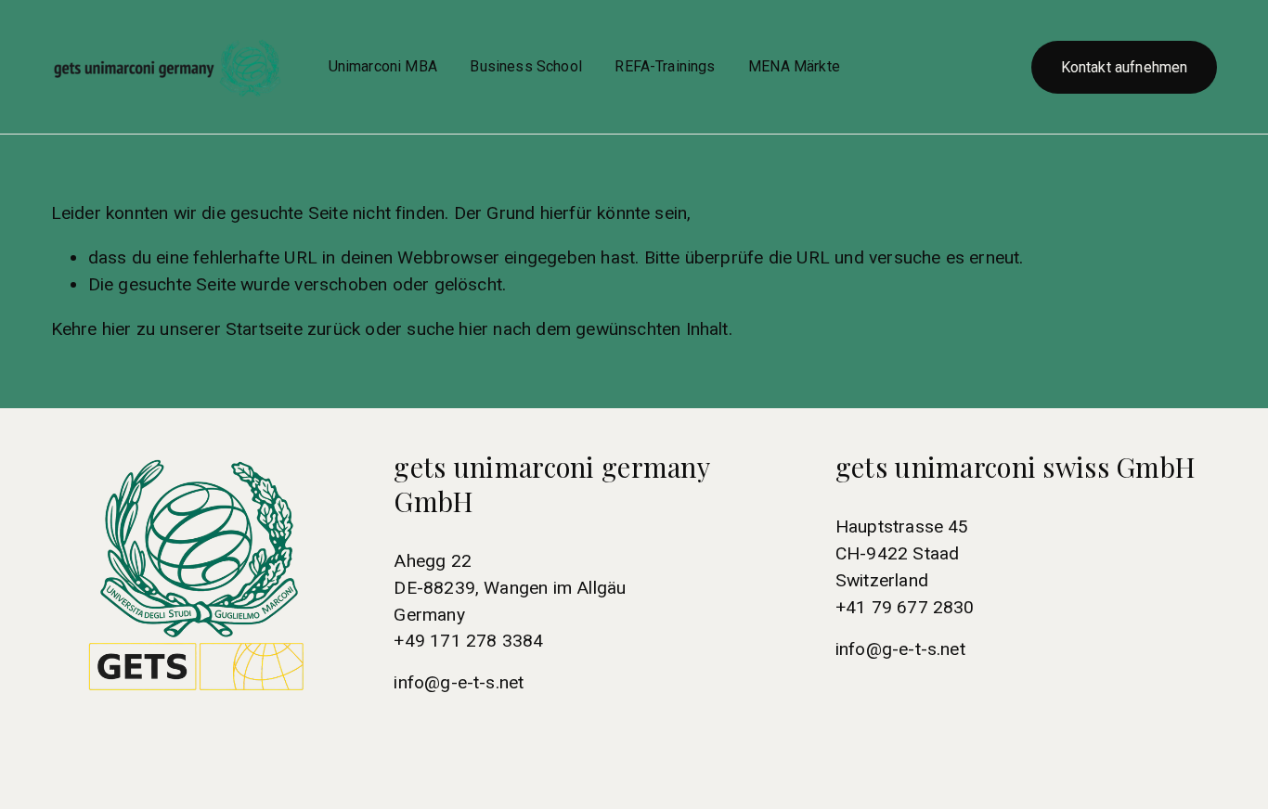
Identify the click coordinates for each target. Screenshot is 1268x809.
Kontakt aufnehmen (1124, 67)
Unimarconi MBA (383, 66)
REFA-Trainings (665, 66)
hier (117, 329)
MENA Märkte (794, 66)
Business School (525, 66)
